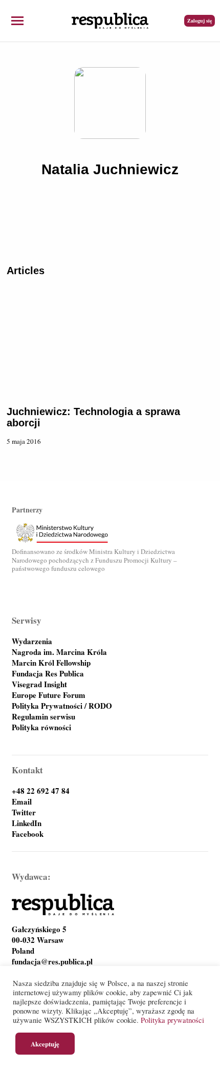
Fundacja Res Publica (48, 673)
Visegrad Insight (39, 684)
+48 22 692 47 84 (41, 791)
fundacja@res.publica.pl (52, 961)
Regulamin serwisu (43, 717)
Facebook (27, 834)
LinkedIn (26, 823)
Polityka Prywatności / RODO (62, 706)
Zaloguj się (199, 20)
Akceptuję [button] (45, 1043)
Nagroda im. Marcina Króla (59, 652)
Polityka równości (41, 727)
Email (22, 802)
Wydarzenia (32, 641)
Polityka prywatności (172, 1020)
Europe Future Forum (48, 695)
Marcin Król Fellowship (51, 663)
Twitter (24, 812)
